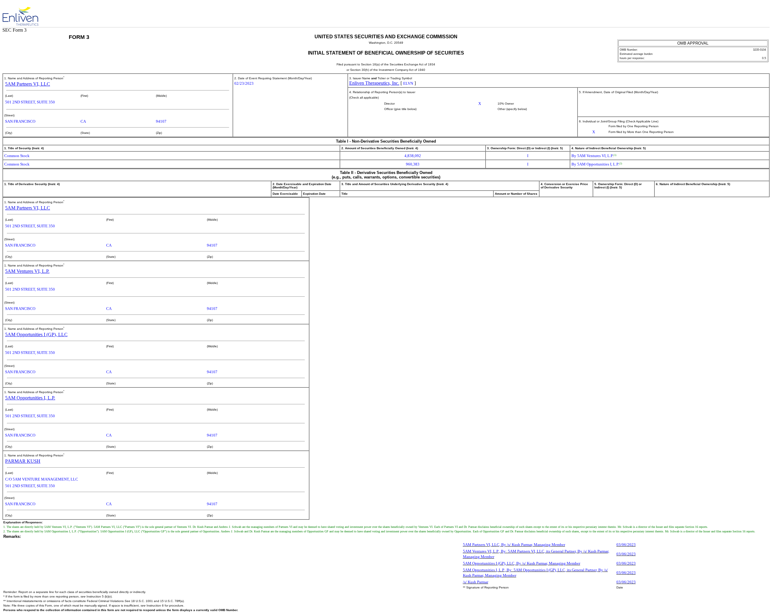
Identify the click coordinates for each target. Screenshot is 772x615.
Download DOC (739, 14)
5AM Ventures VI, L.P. (27, 271)
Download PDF (750, 14)
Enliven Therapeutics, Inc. (374, 83)
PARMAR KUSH (22, 461)
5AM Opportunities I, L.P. (30, 397)
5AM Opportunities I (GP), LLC (36, 334)
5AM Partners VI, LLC (27, 84)
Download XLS (760, 14)
